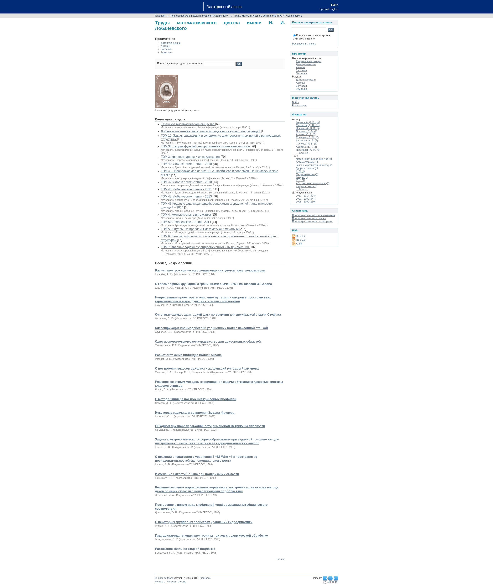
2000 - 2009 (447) (305, 198)
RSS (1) (300, 180)
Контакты (160, 581)
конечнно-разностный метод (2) (314, 165)
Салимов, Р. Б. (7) (306, 143)
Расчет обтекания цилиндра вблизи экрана (188, 355)
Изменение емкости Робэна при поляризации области (197, 474)
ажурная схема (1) (306, 186)
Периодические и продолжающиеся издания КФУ (199, 15)
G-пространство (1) (307, 174)
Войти (334, 4)
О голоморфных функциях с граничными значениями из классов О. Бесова (213, 284)
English (334, 9)
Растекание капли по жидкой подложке (185, 548)
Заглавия (166, 49)
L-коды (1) (302, 177)
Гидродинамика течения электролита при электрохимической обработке (211, 535)
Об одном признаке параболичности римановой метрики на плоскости (210, 426)
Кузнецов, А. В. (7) (307, 140)
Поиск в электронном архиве (313, 35)
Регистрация (299, 105)
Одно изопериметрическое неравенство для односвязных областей (208, 341)
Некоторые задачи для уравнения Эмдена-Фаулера (194, 412)
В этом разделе (305, 38)
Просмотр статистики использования (313, 215)
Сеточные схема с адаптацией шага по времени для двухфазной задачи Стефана (218, 314)
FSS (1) (300, 171)
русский (324, 9)
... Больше (302, 152)
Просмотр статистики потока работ (312, 221)
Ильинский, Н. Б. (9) (307, 128)
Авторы (165, 46)
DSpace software (164, 578)
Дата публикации (170, 42)
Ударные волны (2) (307, 168)
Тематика (166, 52)
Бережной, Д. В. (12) (308, 122)
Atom (299, 243)
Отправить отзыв (176, 581)
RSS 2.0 (300, 239)
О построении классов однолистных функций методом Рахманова (207, 368)
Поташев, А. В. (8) (306, 131)
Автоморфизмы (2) (307, 161)
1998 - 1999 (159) (305, 201)
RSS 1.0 (300, 235)
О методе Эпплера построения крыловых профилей (195, 399)
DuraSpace (205, 578)
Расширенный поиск (304, 43)
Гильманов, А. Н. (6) (307, 149)
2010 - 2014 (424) (305, 195)
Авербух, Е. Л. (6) (306, 146)
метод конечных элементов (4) (314, 158)
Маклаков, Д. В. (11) (307, 125)
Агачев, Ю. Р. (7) (305, 134)
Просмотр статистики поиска (309, 218)
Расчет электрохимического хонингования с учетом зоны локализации (210, 270)
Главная (159, 15)
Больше (280, 559)
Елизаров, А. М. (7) (307, 137)
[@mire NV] (330, 580)
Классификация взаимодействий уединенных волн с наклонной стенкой (211, 328)
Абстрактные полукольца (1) (312, 183)
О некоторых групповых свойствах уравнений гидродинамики (203, 522)
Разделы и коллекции (308, 61)
